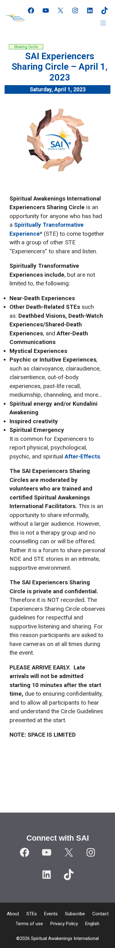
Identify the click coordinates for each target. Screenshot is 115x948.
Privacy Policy (64, 923)
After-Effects (82, 456)
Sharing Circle (26, 46)
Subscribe (75, 914)
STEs (31, 914)
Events (51, 914)
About (13, 914)
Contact (100, 914)
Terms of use (29, 923)
